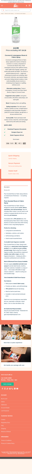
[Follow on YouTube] (17, 389)
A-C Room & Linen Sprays (20, 13)
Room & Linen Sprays (9, 13)
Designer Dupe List (17, 132)
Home (2, 13)
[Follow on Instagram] (5, 389)
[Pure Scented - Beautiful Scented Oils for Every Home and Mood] (16, 5)
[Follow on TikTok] (7, 389)
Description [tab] (7, 187)
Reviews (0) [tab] (7, 190)
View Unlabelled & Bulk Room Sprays (14, 277)
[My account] (26, 5)
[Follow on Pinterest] (15, 389)
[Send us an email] (10, 389)
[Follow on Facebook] (2, 389)
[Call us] (12, 389)
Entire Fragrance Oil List (17, 135)
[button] (2, 5)
